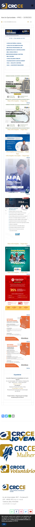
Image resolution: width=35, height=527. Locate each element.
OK (4, 524)
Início (28, 103)
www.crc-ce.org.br (17, 384)
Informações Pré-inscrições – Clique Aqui (17, 153)
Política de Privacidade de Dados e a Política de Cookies (16, 520)
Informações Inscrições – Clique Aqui (17, 156)
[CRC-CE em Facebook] (17, 512)
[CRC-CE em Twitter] (26, 512)
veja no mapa (18, 499)
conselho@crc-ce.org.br (17, 388)
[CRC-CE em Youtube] (30, 512)
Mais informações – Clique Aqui (17, 101)
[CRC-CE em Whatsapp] (12, 512)
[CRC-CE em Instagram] (21, 512)
